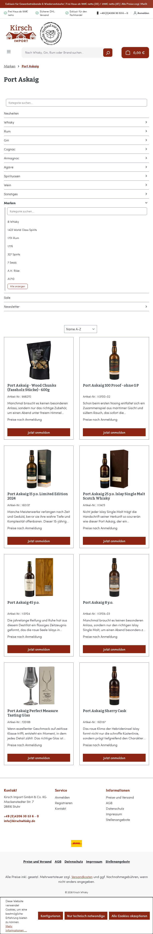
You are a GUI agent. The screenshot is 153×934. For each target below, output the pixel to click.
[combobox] (62, 53)
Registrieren (64, 803)
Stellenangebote (118, 819)
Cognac (9, 149)
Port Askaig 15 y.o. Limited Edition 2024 (37, 496)
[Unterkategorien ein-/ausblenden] (146, 122)
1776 (10, 246)
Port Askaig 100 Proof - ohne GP (111, 385)
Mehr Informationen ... (16, 928)
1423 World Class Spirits (22, 230)
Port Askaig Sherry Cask (104, 711)
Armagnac (11, 158)
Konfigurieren (50, 915)
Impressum (114, 814)
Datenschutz (115, 808)
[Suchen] (107, 52)
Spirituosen (12, 176)
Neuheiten (11, 113)
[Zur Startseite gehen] (34, 33)
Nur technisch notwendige (86, 915)
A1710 (11, 279)
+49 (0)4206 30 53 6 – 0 (114, 13)
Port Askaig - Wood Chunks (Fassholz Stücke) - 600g (31, 387)
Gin (6, 140)
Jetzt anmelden (39, 432)
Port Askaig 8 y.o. (98, 602)
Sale (7, 297)
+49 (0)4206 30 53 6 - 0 (21, 816)
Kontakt (60, 808)
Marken (10, 203)
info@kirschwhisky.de (19, 820)
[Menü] (9, 51)
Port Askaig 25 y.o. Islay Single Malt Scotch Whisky (114, 496)
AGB (109, 803)
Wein (7, 185)
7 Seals (12, 262)
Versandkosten (82, 877)
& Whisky (13, 221)
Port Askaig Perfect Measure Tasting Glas (32, 713)
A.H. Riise (14, 270)
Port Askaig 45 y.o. (23, 602)
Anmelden (143, 13)
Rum (7, 131)
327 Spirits (14, 254)
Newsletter (12, 306)
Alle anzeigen (17, 286)
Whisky (9, 122)
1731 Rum (13, 238)
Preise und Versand (120, 797)
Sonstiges (11, 194)
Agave (8, 167)
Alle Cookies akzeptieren (129, 915)
